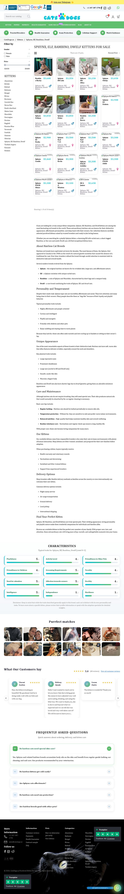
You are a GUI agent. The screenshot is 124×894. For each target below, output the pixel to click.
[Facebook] (102, 8)
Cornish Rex (8, 102)
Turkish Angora (10, 145)
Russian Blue (9, 126)
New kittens (49, 839)
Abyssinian (8, 81)
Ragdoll (7, 123)
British (7, 84)
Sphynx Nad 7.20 (83, 140)
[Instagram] (105, 8)
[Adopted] (65, 179)
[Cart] (118, 17)
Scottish (7, 132)
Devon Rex (8, 105)
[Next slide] (118, 698)
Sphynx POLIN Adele (105, 161)
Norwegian (8, 117)
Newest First (114, 53)
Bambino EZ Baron (83, 118)
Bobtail (7, 87)
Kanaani (7, 148)
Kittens (10, 75)
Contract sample (32, 842)
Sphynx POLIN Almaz (38, 185)
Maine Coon (8, 111)
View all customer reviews (110, 671)
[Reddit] (109, 8)
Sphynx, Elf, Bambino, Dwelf (14, 141)
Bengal (7, 93)
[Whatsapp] (118, 8)
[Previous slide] (6, 698)
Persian (7, 120)
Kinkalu (7, 151)
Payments (29, 836)
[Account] (112, 16)
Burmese (7, 99)
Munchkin (8, 114)
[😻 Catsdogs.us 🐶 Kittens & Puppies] (62, 16)
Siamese (7, 135)
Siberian (7, 138)
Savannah (8, 129)
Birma (6, 96)
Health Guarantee (32, 839)
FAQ (27, 845)
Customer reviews (32, 833)
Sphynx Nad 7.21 (60, 140)
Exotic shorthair (10, 108)
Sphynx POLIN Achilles (83, 164)
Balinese (7, 90)
